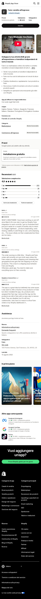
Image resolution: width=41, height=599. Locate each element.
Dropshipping (26, 486)
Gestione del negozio (9, 509)
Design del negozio (9, 502)
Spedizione (25, 511)
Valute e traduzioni (28, 515)
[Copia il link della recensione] (6, 210)
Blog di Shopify (7, 543)
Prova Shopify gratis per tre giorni (20, 462)
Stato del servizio (27, 556)
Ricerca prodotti (7, 490)
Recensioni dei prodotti (29, 494)
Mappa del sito (7, 588)
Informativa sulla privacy (10, 327)
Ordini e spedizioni (8, 498)
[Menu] (38, 3)
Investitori (25, 537)
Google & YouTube (14, 427)
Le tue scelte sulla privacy (11, 593)
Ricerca (4, 547)
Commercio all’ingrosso (10, 133)
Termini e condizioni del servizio (13, 577)
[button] (20, 421)
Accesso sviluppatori (9, 572)
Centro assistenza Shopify (8, 530)
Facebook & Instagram (15, 418)
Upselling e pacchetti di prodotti (29, 499)
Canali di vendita (8, 486)
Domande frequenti (9, 330)
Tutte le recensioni (26, 203)
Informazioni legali (27, 552)
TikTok (10, 434)
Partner (23, 544)
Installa (20, 26)
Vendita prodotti (8, 494)
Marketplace (6, 126)
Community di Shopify (10, 539)
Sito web (5, 345)
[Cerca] (34, 3)
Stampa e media (27, 541)
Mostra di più (5, 238)
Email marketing (27, 504)
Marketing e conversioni (10, 506)
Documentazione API (9, 535)
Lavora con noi (26, 533)
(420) (23, 20)
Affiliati (23, 548)
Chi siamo (24, 529)
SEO (22, 508)
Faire (30, 20)
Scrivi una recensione (10, 203)
